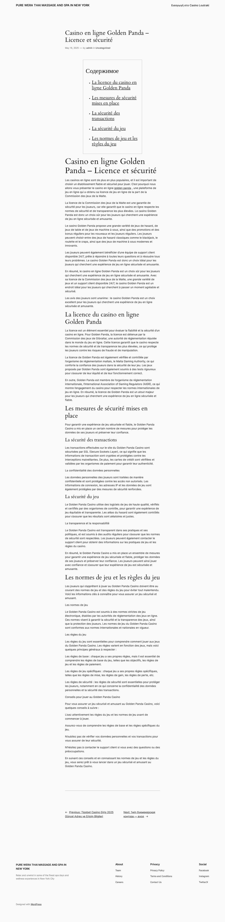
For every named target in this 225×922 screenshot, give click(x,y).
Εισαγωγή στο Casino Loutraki (190, 5)
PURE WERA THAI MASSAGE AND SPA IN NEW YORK (53, 5)
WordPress (36, 904)
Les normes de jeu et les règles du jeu (114, 141)
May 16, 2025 (72, 48)
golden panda (122, 188)
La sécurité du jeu (109, 128)
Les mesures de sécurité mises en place (114, 100)
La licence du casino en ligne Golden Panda (114, 85)
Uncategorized (103, 48)
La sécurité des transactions (106, 116)
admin (89, 48)
